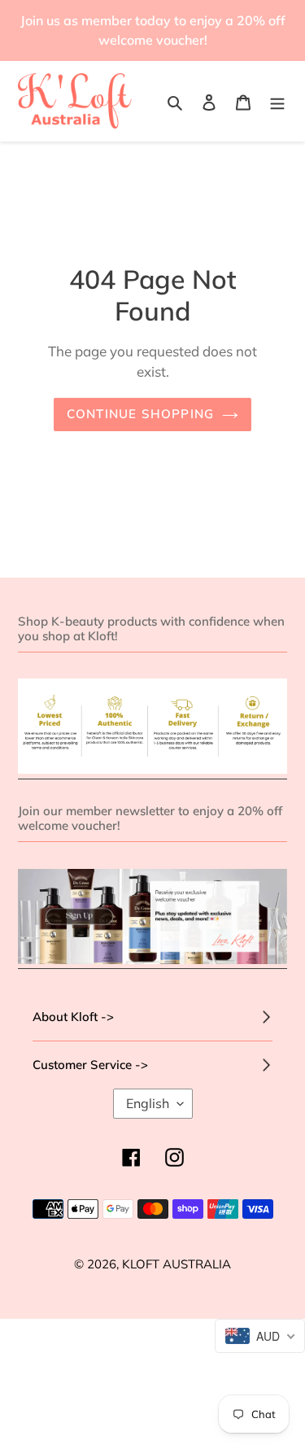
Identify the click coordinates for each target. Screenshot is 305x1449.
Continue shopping (141, 413)
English (147, 1103)
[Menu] (277, 101)
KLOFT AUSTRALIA (176, 1264)
